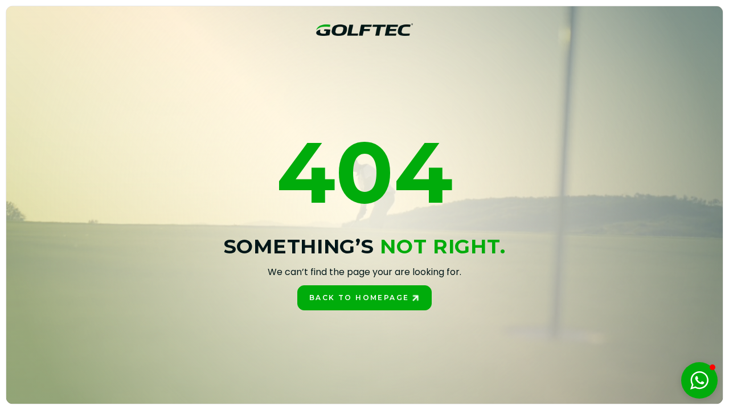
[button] (699, 380)
